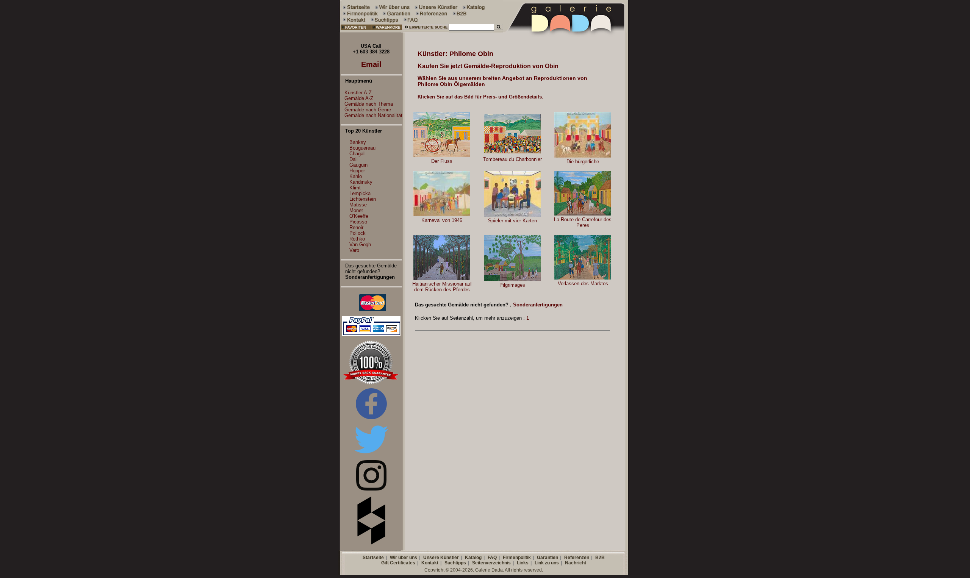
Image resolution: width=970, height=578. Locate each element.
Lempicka (360, 193)
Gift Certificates (398, 563)
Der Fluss (441, 161)
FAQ (492, 557)
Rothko (357, 239)
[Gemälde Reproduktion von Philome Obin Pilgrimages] (512, 279)
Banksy (357, 142)
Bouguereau (362, 148)
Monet (356, 210)
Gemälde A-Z (358, 98)
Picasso (358, 222)
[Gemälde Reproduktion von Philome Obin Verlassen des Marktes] (582, 278)
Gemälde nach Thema (368, 104)
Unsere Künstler (441, 557)
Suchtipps (455, 563)
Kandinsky (360, 182)
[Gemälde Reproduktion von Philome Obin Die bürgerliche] (582, 156)
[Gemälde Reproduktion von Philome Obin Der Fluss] (441, 155)
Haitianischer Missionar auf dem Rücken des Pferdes (442, 286)
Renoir (356, 227)
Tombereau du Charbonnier (512, 159)
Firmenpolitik (517, 557)
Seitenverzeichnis (491, 563)
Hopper (357, 170)
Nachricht (575, 563)
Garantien (547, 557)
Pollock (357, 233)
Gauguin (358, 165)
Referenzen (576, 557)
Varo (354, 250)
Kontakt (429, 563)
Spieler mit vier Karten (512, 220)
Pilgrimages (512, 285)
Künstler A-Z (358, 92)
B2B (600, 557)
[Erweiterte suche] (425, 31)
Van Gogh (360, 244)
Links (523, 563)
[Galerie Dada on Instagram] (371, 489)
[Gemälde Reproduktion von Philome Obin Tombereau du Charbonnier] (512, 152)
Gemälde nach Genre (367, 109)
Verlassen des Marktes (583, 283)
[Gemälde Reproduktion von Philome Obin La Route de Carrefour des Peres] (582, 214)
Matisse (358, 205)
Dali (353, 159)
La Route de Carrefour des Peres (583, 222)
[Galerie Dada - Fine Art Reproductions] (566, 31)
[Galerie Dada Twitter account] (371, 455)
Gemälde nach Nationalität (373, 115)
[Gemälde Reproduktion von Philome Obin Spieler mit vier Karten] (512, 215)
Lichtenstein (362, 199)
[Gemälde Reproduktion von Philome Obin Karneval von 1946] (441, 214)
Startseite (373, 557)
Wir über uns (403, 557)
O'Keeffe (358, 216)
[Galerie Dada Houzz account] (371, 543)
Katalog (473, 557)
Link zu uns (547, 563)
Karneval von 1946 (441, 220)
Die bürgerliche (582, 161)
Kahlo (355, 176)
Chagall (357, 153)
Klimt (355, 188)
